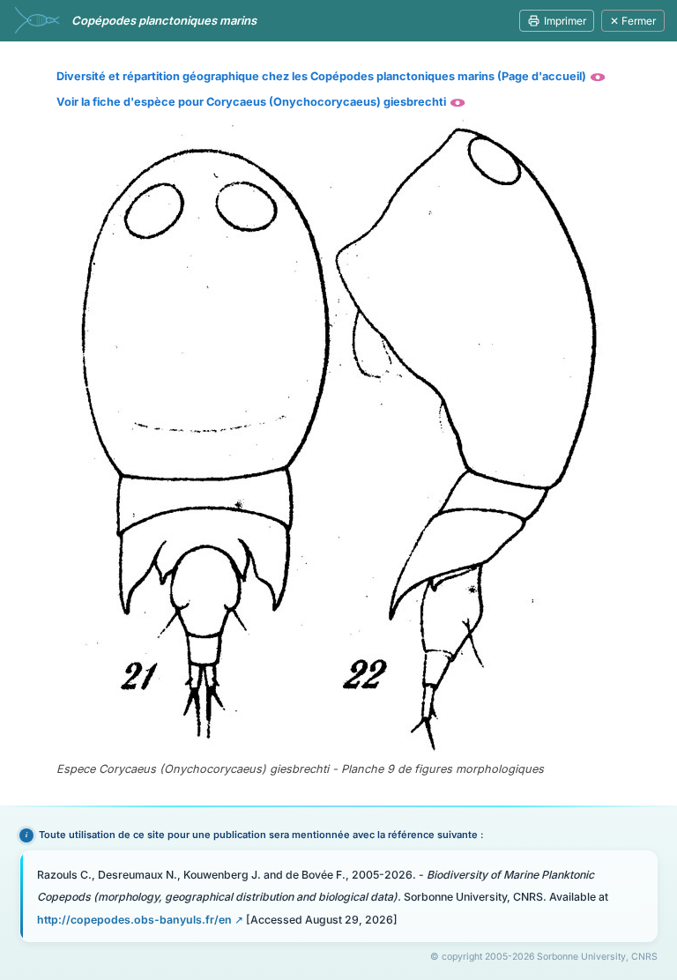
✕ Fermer (633, 20)
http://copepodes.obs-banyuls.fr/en (134, 919)
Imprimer (565, 20)
